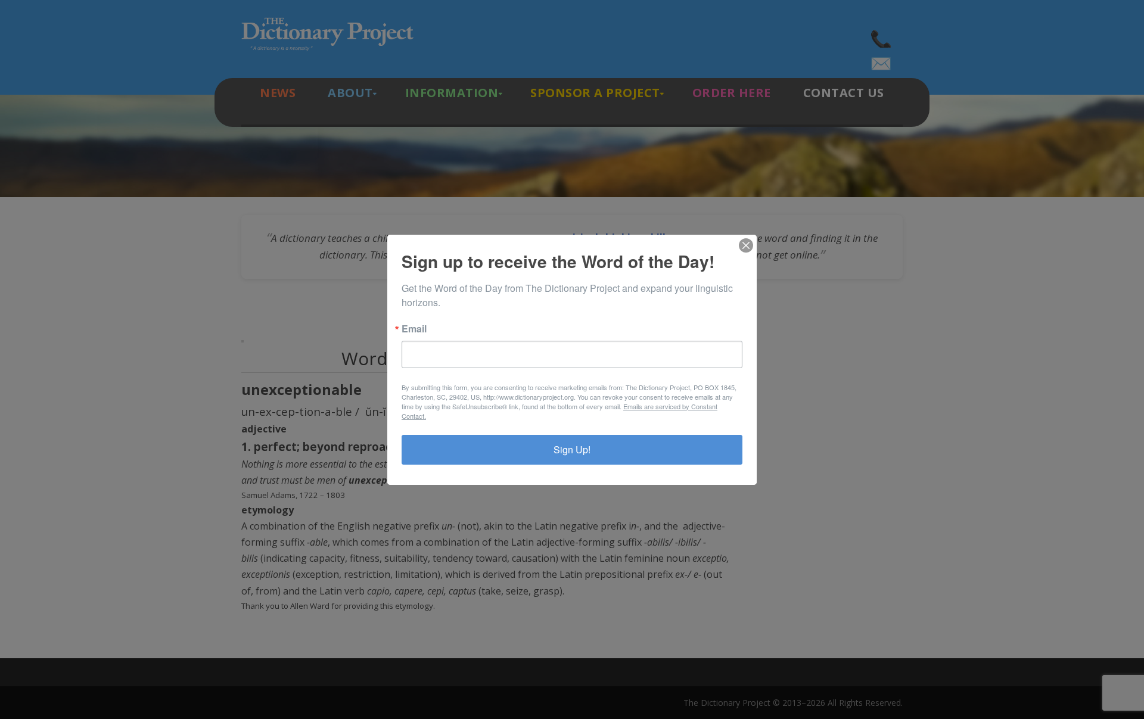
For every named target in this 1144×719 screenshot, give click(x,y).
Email (414, 329)
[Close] (746, 245)
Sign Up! (572, 449)
